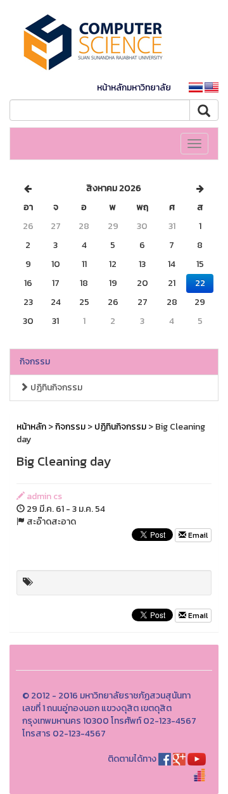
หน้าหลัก (31, 426)
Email (197, 535)
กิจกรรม (35, 361)
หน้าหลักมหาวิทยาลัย (134, 87)
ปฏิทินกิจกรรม (55, 387)
